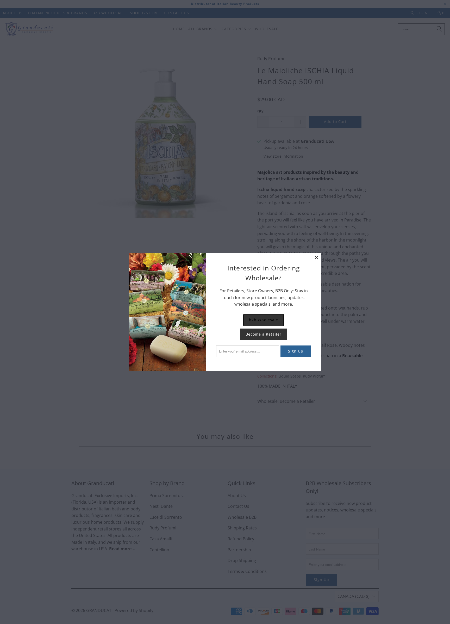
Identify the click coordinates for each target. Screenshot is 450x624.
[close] (316, 257)
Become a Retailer (264, 334)
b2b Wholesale (263, 319)
